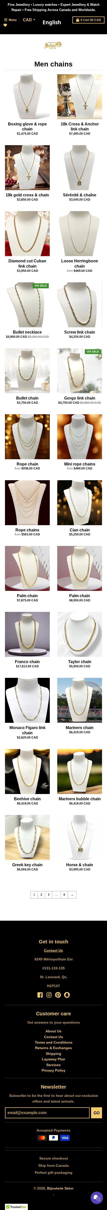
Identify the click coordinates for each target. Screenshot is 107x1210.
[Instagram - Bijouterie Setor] (49, 995)
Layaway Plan (53, 1059)
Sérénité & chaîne (79, 195)
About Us (53, 1031)
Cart (91, 20)
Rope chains (27, 530)
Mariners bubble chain (80, 799)
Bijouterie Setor (60, 1188)
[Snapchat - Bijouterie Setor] (67, 995)
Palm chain (27, 596)
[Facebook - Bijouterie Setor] (40, 995)
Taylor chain (79, 662)
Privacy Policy (53, 1070)
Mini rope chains (79, 464)
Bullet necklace (27, 332)
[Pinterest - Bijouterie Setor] (58, 995)
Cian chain (80, 530)
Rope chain (27, 464)
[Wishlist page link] (8, 28)
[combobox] (52, 22)
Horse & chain (79, 865)
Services (53, 1065)
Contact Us (53, 950)
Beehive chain (27, 799)
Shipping (53, 1054)
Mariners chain (80, 728)
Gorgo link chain (79, 398)
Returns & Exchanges (53, 1048)
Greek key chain (27, 865)
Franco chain (27, 662)
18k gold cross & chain (27, 195)
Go (97, 1113)
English (52, 22)
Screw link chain (79, 332)
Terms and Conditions (53, 1042)
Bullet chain (27, 398)
